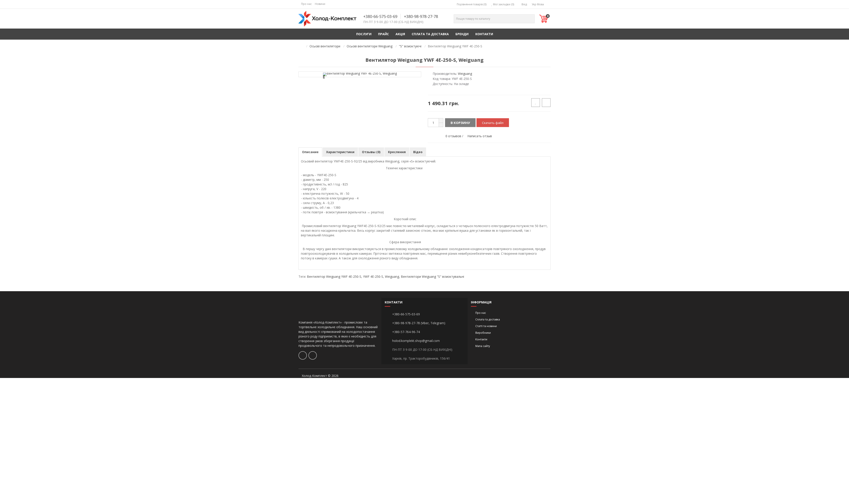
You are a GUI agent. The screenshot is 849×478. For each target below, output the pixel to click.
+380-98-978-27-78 (421, 16)
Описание (310, 152)
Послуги (363, 34)
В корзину (460, 122)
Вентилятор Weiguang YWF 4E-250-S (334, 276)
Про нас (306, 4)
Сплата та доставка (430, 34)
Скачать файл (492, 122)
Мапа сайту (482, 346)
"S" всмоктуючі (410, 46)
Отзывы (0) (371, 152)
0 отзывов (453, 136)
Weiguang (392, 276)
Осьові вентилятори (325, 46)
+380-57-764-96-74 (406, 332)
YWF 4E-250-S (373, 276)
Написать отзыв (479, 136)
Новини (320, 4)
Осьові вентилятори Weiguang (369, 46)
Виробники (483, 332)
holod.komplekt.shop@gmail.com (416, 341)
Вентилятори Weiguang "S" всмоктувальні (432, 276)
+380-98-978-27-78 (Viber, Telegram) (418, 323)
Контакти (484, 34)
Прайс (383, 34)
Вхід (524, 4)
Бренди (461, 34)
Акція (400, 34)
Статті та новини (486, 326)
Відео (418, 152)
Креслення (397, 152)
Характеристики (340, 152)
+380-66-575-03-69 (380, 16)
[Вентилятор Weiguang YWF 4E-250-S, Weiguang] (360, 74)
